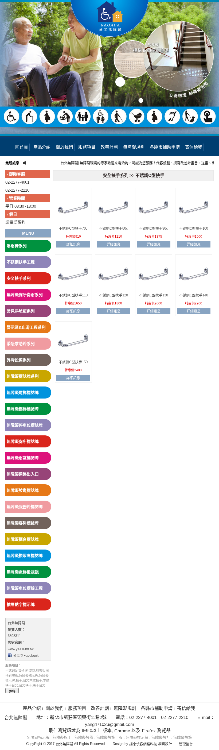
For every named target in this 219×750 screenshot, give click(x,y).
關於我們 (64, 147)
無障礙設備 (84, 737)
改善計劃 (109, 147)
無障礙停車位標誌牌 (25, 425)
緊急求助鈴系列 (21, 343)
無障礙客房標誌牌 (23, 523)
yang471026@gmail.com (109, 724)
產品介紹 (41, 147)
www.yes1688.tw (20, 649)
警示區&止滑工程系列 (26, 327)
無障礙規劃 (133, 147)
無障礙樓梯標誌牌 (23, 409)
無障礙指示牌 (38, 737)
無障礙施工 (62, 737)
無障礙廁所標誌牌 (23, 441)
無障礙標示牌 (137, 737)
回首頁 (21, 147)
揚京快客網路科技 (143, 744)
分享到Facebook (26, 656)
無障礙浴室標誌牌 (23, 457)
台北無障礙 (16, 623)
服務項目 (86, 147)
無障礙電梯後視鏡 (23, 572)
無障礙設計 (160, 737)
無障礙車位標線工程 (25, 588)
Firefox (148, 730)
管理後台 (186, 744)
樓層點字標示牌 (21, 604)
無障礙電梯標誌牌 (23, 392)
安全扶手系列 (19, 278)
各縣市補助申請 (165, 147)
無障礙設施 (182, 737)
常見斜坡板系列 (21, 311)
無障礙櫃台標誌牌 (23, 539)
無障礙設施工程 (109, 737)
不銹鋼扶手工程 (21, 262)
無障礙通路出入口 (23, 474)
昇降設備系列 (19, 360)
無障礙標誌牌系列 (23, 376)
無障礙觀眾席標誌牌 (25, 555)
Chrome (122, 730)
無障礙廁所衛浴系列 (25, 294)
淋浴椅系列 (17, 245)
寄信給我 (193, 147)
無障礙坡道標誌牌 (23, 490)
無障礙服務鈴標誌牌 (25, 506)
